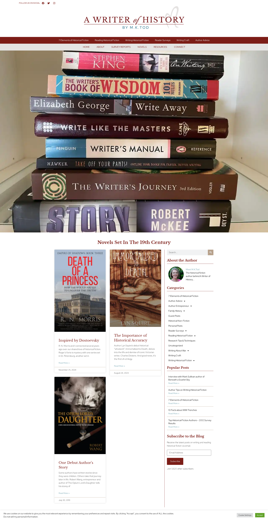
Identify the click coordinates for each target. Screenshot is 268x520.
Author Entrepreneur (178, 305)
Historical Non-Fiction (179, 320)
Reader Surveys (162, 40)
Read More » (64, 362)
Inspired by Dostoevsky (79, 340)
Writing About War (177, 350)
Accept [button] (260, 515)
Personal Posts (175, 325)
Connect (179, 46)
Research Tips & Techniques (181, 340)
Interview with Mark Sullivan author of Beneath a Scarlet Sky (186, 378)
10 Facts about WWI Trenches (182, 410)
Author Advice (202, 40)
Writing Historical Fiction (137, 40)
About (100, 46)
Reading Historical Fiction (107, 40)
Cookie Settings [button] (244, 515)
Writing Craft (183, 40)
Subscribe (175, 461)
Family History (175, 310)
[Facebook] (43, 3)
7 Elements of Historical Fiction (74, 40)
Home (86, 46)
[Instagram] (54, 3)
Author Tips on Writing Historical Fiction (187, 389)
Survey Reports (121, 46)
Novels (142, 46)
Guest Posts (174, 315)
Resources (160, 46)
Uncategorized (175, 345)
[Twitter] (48, 3)
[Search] (210, 252)
